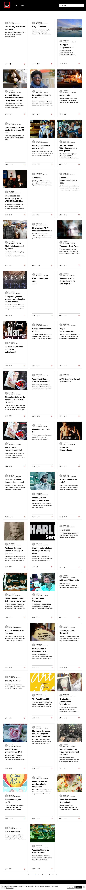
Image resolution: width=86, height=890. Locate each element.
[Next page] (53, 874)
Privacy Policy (10, 888)
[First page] (28, 874)
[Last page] (56, 874)
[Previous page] (31, 874)
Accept (79, 887)
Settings (71, 887)
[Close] (84, 887)
